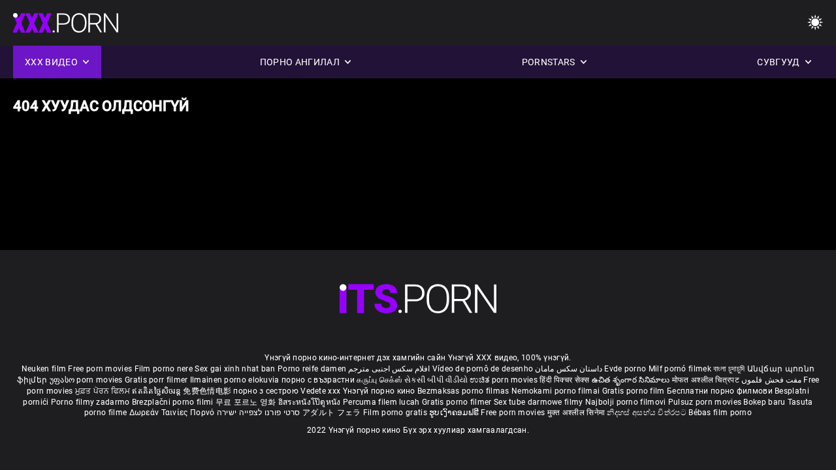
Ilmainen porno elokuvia (235, 379)
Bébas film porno (720, 412)
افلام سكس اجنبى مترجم (389, 368)
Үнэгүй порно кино (380, 391)
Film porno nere (164, 368)
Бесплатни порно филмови (721, 391)
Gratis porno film (634, 391)
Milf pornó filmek (680, 368)
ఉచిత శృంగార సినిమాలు (632, 379)
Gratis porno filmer (458, 402)
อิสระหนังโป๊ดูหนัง (310, 402)
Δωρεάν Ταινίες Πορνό (173, 412)
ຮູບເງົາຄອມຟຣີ (455, 412)
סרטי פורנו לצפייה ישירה (258, 412)
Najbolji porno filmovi (625, 402)
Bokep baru (764, 402)
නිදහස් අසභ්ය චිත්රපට (647, 412)
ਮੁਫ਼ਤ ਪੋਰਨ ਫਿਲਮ (104, 391)
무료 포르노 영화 (247, 402)
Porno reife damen (312, 368)
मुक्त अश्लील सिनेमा (577, 412)
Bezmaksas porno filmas (464, 391)
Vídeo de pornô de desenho (483, 368)
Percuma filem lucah (382, 402)
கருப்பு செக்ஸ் (379, 379)
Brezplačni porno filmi (174, 402)
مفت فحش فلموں (772, 379)
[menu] (418, 298)
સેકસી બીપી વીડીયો (436, 379)
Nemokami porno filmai (556, 391)
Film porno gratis (396, 412)
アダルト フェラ (331, 412)
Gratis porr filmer (157, 379)
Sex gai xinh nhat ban (235, 368)
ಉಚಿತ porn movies (504, 379)
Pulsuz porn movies (706, 402)
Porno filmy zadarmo (91, 402)
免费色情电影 (208, 391)
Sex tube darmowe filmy (538, 402)
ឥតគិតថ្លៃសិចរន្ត (157, 391)
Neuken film (44, 368)
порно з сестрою (265, 391)
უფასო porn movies (87, 379)
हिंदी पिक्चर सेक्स (564, 379)
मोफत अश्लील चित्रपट (707, 379)
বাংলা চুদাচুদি (729, 368)
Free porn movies (101, 368)
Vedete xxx (320, 391)
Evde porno (625, 368)
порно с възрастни (318, 379)
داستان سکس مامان (568, 368)
